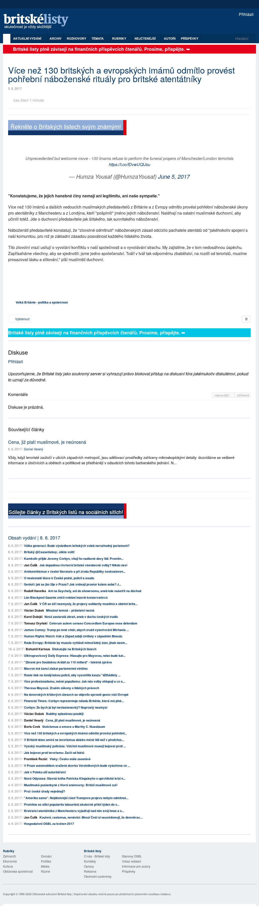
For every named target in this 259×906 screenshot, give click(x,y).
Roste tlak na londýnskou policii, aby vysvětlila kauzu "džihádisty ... (72, 675)
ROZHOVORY (76, 38)
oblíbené (243, 395)
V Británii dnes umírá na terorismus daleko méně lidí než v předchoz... (74, 739)
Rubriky (119, 38)
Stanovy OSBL (132, 856)
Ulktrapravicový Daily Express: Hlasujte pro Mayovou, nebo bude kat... (74, 655)
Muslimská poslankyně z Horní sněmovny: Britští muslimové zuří (70, 785)
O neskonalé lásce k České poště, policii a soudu (59, 578)
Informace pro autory (136, 866)
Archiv (55, 38)
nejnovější (222, 395)
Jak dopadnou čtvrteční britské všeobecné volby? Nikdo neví (83, 565)
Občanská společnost (18, 871)
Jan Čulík (30, 565)
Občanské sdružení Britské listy (52, 894)
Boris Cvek (32, 726)
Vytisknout (21, 319)
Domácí (46, 856)
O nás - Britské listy (97, 856)
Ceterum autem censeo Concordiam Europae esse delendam (93, 623)
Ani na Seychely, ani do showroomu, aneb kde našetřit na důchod (94, 591)
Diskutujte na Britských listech (74, 649)
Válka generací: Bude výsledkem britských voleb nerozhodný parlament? (77, 545)
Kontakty (90, 861)
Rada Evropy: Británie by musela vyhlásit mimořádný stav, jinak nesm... (75, 642)
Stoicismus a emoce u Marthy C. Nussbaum (73, 726)
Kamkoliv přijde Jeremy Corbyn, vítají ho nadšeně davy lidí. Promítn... (73, 558)
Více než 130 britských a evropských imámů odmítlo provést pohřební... (75, 733)
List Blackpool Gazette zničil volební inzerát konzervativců (65, 597)
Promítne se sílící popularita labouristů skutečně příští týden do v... (71, 804)
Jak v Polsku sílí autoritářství (45, 772)
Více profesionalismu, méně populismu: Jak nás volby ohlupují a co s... (74, 681)
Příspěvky (189, 38)
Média (45, 866)
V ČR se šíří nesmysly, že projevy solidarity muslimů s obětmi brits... (88, 603)
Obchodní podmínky (98, 876)
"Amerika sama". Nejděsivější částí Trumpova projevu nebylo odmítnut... (76, 798)
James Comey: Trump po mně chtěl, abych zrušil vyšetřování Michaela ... (76, 630)
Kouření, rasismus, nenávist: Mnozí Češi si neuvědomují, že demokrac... (90, 817)
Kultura (8, 866)
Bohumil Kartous (38, 649)
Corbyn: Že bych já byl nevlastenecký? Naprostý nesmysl (65, 707)
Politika (46, 861)
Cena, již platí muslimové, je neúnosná (47, 441)
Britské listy (38, 22)
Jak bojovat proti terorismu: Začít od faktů (54, 752)
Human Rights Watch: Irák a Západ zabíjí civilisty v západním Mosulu (73, 636)
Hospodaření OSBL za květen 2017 (49, 823)
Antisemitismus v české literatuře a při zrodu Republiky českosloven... (74, 571)
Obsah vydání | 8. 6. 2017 (34, 537)
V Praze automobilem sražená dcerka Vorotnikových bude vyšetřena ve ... (77, 765)
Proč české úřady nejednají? (44, 791)
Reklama (90, 871)
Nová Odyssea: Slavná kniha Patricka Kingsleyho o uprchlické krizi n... (74, 778)
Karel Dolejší (33, 616)
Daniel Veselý (33, 449)
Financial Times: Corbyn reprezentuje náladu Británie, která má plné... (74, 701)
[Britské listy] (67, 128)
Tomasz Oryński (35, 623)
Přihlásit (245, 14)
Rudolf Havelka (35, 591)
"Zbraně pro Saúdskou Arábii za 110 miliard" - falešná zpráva (68, 662)
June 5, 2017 (174, 176)
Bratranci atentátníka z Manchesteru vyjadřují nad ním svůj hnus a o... (74, 810)
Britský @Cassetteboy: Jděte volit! (49, 552)
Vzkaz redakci (131, 861)
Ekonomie (10, 861)
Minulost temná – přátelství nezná (70, 610)
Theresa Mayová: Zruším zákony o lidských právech (61, 688)
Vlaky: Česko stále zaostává (70, 759)
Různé (45, 871)
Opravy (89, 866)
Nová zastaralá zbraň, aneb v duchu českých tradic (81, 616)
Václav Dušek (34, 610)
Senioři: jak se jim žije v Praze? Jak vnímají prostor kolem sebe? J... (72, 584)
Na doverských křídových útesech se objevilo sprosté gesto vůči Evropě (76, 694)
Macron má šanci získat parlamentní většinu (56, 668)
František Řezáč (36, 759)
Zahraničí (9, 856)
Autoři (170, 38)
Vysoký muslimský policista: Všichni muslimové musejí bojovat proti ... (75, 746)
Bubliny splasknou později (64, 713)
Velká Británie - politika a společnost (42, 302)
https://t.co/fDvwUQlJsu (129, 164)
